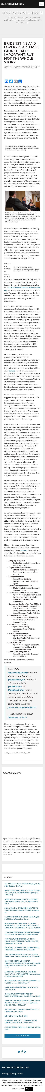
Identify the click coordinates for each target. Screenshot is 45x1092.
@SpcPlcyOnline (16, 690)
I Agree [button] (29, 1089)
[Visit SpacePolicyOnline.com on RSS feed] (25, 1052)
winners (24, 550)
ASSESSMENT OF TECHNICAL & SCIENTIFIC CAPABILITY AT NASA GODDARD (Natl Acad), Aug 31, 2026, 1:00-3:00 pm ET (22, 974)
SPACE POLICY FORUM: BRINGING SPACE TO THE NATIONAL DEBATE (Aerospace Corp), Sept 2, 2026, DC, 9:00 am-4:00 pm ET (22, 1003)
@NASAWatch (14, 686)
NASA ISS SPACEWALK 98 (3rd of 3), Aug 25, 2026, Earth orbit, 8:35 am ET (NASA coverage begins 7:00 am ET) (22, 893)
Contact (12, 1074)
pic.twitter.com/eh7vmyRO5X (22, 707)
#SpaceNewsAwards (18, 672)
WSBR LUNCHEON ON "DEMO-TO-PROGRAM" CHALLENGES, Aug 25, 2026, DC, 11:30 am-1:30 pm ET (21, 901)
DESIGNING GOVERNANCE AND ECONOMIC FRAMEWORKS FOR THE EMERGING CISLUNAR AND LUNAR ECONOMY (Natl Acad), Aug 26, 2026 (22, 926)
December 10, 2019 (17, 717)
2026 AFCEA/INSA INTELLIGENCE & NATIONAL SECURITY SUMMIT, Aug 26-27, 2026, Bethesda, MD (21, 910)
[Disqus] (22, 806)
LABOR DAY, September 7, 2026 (15, 1016)
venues (12, 371)
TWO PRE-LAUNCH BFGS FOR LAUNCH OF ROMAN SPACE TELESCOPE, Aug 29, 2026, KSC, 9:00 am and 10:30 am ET (21, 941)
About (4, 1074)
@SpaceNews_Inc (16, 679)
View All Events (22, 1036)
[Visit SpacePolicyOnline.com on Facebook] (22, 1052)
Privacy (19, 1074)
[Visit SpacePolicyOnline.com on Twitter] (19, 1052)
